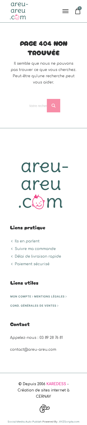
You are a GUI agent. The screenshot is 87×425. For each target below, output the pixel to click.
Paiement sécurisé (32, 264)
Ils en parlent (27, 241)
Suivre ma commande (35, 249)
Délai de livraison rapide (38, 256)
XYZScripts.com (69, 421)
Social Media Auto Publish (25, 421)
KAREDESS (56, 384)
